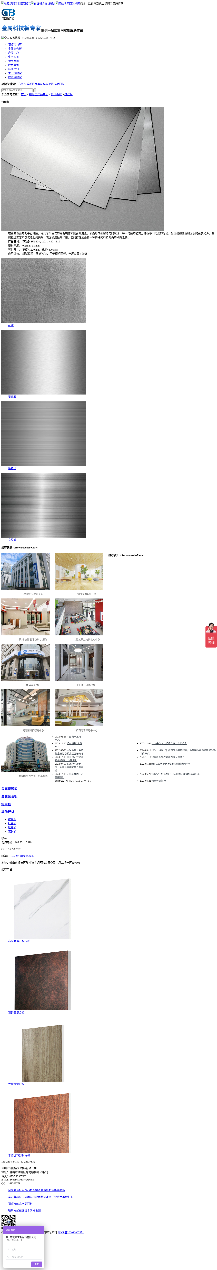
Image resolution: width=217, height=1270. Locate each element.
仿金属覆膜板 (40, 84)
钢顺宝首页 (15, 44)
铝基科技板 (28, 1190)
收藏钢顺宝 (24, 3)
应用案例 (13, 65)
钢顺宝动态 (15, 1203)
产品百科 (27, 1203)
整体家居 (46, 1197)
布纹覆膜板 (25, 84)
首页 (23, 94)
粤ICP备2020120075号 (71, 1232)
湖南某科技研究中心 (33, 730)
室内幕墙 (13, 1197)
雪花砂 (12, 396)
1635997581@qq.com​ (21, 855)
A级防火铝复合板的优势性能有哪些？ (171, 764)
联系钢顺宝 (15, 77)
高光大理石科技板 (19, 941)
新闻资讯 (13, 69)
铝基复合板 (42, 1190)
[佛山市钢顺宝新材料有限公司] (8, 19)
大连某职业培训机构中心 (87, 639)
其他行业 (67, 1197)
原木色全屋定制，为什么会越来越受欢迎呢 (69, 767)
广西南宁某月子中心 (86, 730)
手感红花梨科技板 (19, 1155)
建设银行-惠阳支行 (33, 594)
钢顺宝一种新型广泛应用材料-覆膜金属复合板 (176, 774)
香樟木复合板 (16, 1084)
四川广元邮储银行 (86, 685)
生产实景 (13, 56)
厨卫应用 (24, 1197)
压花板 (12, 827)
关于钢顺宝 (15, 73)
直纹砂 (12, 539)
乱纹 (11, 325)
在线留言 (50, 3)
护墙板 (52, 84)
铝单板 (6, 804)
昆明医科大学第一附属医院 (33, 776)
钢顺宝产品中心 (38, 94)
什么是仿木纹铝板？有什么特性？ (169, 743)
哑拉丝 (12, 468)
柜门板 (60, 84)
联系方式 (13, 1210)
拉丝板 (68, 94)
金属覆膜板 (9, 788)
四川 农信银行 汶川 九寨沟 (33, 639)
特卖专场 (13, 61)
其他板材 (56, 94)
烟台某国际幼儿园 (86, 594)
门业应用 (57, 1197)
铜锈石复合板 (16, 1012)
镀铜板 (12, 831)
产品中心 (13, 52)
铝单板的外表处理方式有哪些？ (168, 757)
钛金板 (12, 823)
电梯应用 (35, 1197)
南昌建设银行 (33, 685)
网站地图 (74, 3)
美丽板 (61, 1190)
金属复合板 (15, 48)
